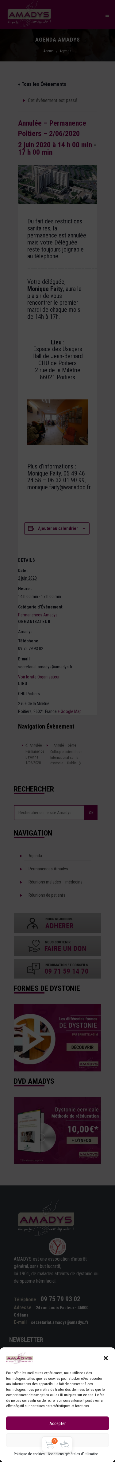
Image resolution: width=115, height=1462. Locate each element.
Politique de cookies (29, 1454)
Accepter (57, 1423)
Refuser (57, 1440)
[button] (106, 1358)
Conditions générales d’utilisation (73, 1454)
